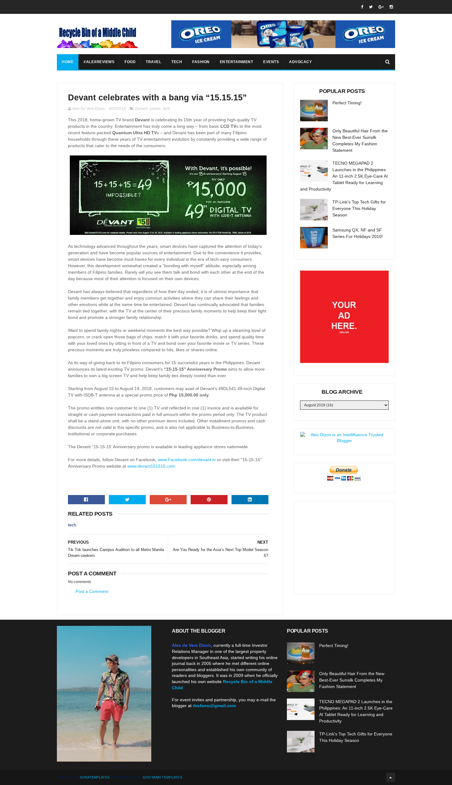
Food (130, 62)
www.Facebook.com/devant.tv (187, 459)
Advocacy (300, 62)
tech (166, 109)
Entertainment (236, 62)
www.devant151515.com (151, 466)
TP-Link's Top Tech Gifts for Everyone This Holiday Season (359, 208)
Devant (141, 109)
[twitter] (371, 7)
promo (155, 109)
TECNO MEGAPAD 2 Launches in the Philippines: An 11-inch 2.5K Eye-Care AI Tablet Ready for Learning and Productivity (344, 176)
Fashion (201, 62)
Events (271, 62)
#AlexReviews (99, 62)
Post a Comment (92, 591)
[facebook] (362, 7)
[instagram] (391, 7)
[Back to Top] (390, 777)
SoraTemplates (94, 777)
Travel (153, 62)
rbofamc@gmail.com (214, 705)
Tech (176, 62)
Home (67, 62)
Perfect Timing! (347, 102)
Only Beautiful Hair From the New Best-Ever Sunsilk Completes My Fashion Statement (351, 680)
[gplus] (381, 7)
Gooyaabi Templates (162, 777)
